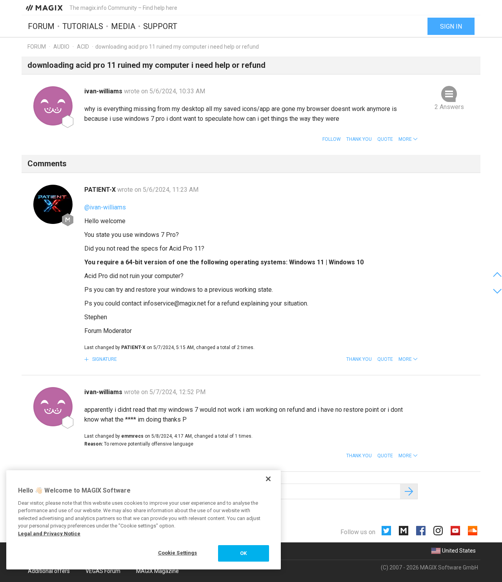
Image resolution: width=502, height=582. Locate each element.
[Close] (268, 478)
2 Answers (449, 107)
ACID (83, 47)
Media (123, 26)
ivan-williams (104, 91)
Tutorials (82, 26)
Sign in (451, 26)
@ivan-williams (105, 207)
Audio (61, 47)
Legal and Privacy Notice (49, 534)
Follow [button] (331, 139)
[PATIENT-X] (53, 204)
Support (160, 26)
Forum (41, 26)
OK (243, 553)
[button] (408, 139)
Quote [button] (385, 139)
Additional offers (49, 571)
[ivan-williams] (53, 105)
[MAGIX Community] (45, 7)
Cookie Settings (177, 553)
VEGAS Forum (102, 571)
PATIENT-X (100, 189)
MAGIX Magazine (157, 571)
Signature (104, 359)
